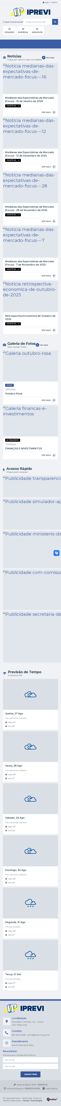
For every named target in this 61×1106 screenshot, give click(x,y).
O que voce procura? (13, 22)
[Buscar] (55, 22)
